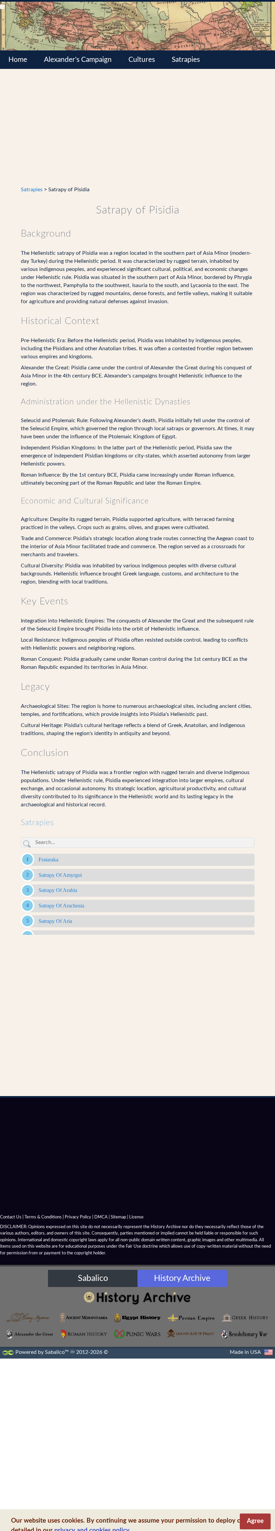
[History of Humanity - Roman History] (84, 1334)
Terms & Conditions (43, 1217)
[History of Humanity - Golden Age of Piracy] (191, 1333)
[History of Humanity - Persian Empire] (191, 1318)
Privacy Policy (78, 1217)
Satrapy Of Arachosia (61, 906)
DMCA (101, 1217)
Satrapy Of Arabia (58, 890)
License (136, 1217)
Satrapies (186, 59)
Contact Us (10, 1217)
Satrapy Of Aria (55, 921)
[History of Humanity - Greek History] (245, 1318)
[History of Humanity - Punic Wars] (137, 1334)
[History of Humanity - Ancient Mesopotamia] (84, 1318)
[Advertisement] (138, 131)
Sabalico (93, 1278)
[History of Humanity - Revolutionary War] (245, 1334)
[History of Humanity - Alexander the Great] (30, 1334)
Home (17, 59)
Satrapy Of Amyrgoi (60, 875)
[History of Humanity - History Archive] (137, 1297)
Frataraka (48, 859)
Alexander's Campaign (78, 59)
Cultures (141, 59)
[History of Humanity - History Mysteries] (30, 1318)
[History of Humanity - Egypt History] (137, 1318)
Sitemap (118, 1217)
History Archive (182, 1278)
